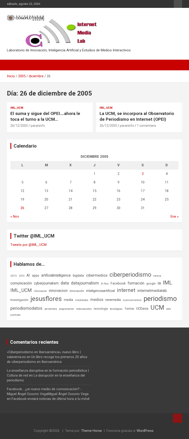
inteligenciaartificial (100, 291)
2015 (13, 275)
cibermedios (96, 275)
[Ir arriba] (177, 418)
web (168, 308)
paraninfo (38, 125)
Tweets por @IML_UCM (28, 245)
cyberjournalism (46, 283)
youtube (15, 314)
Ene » (175, 216)
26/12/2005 (19, 125)
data (65, 283)
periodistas (50, 308)
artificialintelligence (56, 275)
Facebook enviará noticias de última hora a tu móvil (50, 399)
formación (136, 283)
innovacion (58, 290)
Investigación (19, 300)
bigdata (78, 275)
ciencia (157, 275)
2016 (21, 275)
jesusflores (46, 299)
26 (22, 208)
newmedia (113, 300)
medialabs (81, 300)
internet (126, 290)
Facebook (118, 283)
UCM (157, 307)
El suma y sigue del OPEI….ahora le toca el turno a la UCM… (45, 116)
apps (35, 275)
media (68, 300)
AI (28, 275)
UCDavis (142, 308)
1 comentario (146, 125)
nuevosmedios (132, 300)
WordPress (145, 431)
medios (96, 299)
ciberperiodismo (130, 274)
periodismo (160, 299)
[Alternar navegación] (12, 65)
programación (66, 308)
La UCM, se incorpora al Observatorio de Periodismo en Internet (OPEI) (137, 116)
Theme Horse (91, 431)
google (151, 283)
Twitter (129, 308)
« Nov (14, 216)
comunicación (21, 283)
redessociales (84, 308)
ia (159, 283)
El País (105, 283)
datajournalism (85, 283)
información (40, 291)
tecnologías (116, 308)
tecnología (101, 308)
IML (167, 282)
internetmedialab (152, 290)
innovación (77, 291)
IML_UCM (16, 107)
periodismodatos (26, 308)
